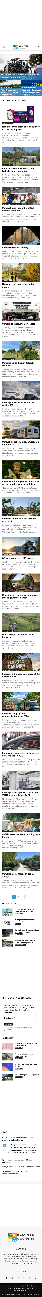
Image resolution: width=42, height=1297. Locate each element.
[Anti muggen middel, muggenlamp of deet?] (7, 1067)
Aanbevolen (18, 913)
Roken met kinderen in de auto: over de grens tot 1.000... (21, 754)
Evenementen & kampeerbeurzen (12, 204)
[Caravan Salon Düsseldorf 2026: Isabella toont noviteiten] (21, 156)
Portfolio (29, 1288)
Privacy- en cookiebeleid (16, 1288)
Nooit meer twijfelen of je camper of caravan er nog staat (21, 128)
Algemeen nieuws (6, 87)
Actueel (5, 320)
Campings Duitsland (8, 359)
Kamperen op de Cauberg (15, 247)
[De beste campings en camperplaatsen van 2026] (21, 701)
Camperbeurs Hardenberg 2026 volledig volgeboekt (18, 209)
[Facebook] (6, 1278)
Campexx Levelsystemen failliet (18, 324)
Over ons (14, 1286)
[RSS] (24, 1278)
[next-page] (27, 897)
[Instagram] (12, 1278)
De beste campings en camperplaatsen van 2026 (15, 715)
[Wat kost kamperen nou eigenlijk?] (7, 1077)
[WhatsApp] (35, 1278)
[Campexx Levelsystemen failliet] (21, 311)
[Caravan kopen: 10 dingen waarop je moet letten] (21, 429)
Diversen (3, 71)
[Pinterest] (18, 1278)
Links (7, 1286)
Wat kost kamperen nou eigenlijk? (27, 1075)
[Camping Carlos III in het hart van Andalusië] (21, 506)
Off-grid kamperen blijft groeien (18, 558)
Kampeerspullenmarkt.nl (20, 1145)
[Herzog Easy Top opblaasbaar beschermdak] (7, 922)
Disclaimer (31, 1286)
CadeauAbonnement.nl (11, 1174)
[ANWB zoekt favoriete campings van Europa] (21, 822)
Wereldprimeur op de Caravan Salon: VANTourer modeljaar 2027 (21, 794)
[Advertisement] (21, 22)
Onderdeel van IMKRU (21, 1290)
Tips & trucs (6, 591)
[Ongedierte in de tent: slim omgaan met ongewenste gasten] (21, 583)
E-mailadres (9, 1018)
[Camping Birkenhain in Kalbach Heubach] (21, 350)
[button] (3, 47)
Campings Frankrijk (8, 631)
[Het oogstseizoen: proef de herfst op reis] (21, 272)
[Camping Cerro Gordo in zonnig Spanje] (21, 861)
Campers (5, 789)
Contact (22, 1286)
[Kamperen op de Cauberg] (21, 235)
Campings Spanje (7, 515)
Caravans (5, 399)
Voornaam (9, 1012)
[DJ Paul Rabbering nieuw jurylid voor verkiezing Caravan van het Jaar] (21, 469)
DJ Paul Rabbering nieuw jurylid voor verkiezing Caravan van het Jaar (21, 482)
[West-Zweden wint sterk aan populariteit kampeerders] (7, 943)
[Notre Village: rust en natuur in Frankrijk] (21, 622)
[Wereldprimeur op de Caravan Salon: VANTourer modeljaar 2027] (21, 780)
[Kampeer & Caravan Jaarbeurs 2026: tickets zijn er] (21, 662)
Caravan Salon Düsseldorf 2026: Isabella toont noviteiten (18, 170)
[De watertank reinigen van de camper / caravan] (7, 1056)
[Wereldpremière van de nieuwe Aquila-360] (21, 390)
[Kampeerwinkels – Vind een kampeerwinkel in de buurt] (7, 912)
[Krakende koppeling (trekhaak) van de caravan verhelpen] (7, 933)
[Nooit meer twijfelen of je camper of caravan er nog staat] (21, 114)
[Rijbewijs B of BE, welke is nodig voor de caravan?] (7, 1046)
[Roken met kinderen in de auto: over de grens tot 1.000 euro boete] (21, 741)
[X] (30, 1278)
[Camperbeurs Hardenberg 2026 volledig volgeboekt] (21, 196)
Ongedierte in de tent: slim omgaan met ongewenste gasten (20, 596)
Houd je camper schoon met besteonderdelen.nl (21, 1167)
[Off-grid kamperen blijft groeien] (21, 546)
